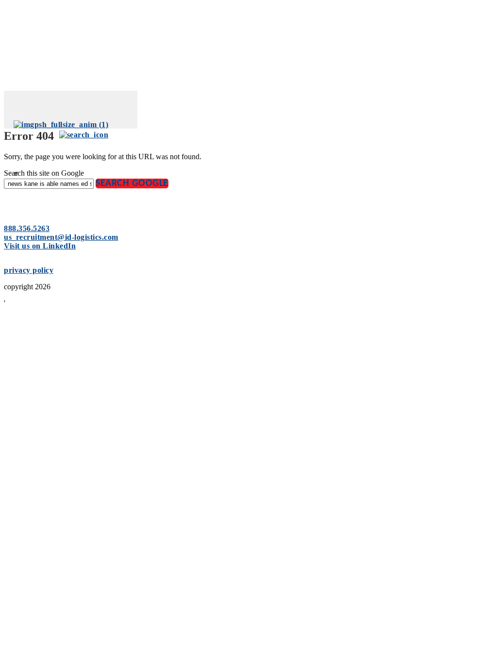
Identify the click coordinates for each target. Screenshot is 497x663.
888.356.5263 (27, 228)
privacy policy (28, 270)
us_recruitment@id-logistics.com (61, 237)
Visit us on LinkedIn (40, 246)
